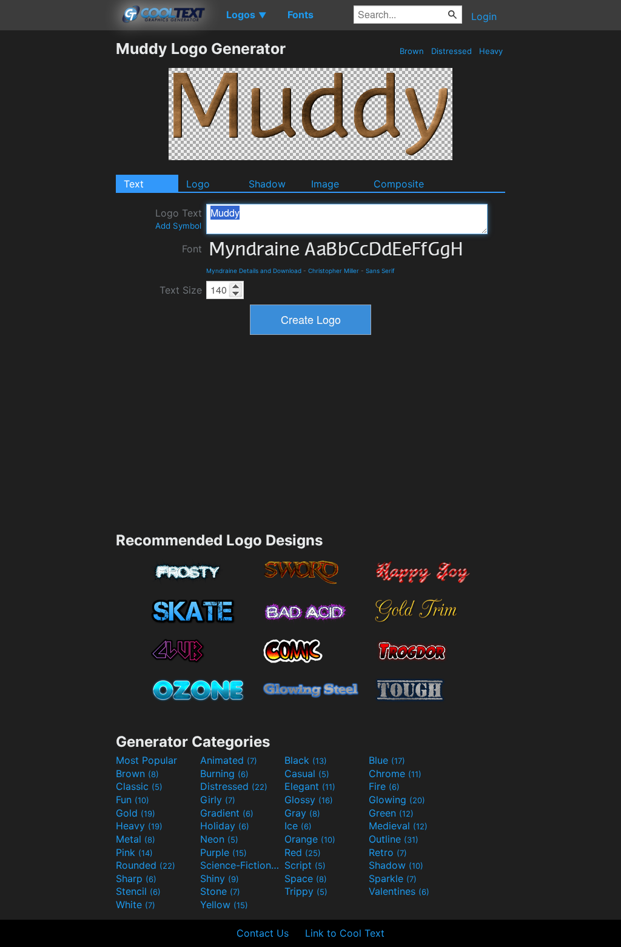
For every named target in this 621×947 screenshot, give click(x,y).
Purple (223, 852)
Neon (219, 839)
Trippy (305, 891)
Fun (132, 800)
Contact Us (263, 933)
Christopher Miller (333, 270)
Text (134, 184)
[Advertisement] (57, 221)
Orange (309, 839)
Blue (387, 760)
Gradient (226, 813)
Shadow (267, 184)
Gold (135, 813)
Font (192, 249)
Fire (384, 786)
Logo (198, 184)
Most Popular (146, 760)
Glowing (397, 800)
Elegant (309, 786)
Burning (224, 773)
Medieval (398, 826)
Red (302, 852)
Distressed (451, 51)
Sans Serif (380, 270)
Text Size (180, 290)
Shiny (219, 878)
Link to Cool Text (344, 933)
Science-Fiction (240, 865)
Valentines (399, 891)
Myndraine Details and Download (253, 270)
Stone (220, 891)
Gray (302, 813)
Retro (388, 852)
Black (305, 760)
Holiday (224, 826)
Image (325, 184)
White (135, 904)
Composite (399, 184)
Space (305, 878)
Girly (217, 800)
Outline (393, 839)
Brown (411, 51)
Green (391, 813)
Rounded (145, 865)
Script (305, 865)
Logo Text (178, 219)
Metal (135, 839)
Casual (306, 773)
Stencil (138, 891)
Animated (228, 760)
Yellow (224, 904)
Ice (298, 826)
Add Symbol (178, 226)
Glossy (308, 800)
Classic (139, 786)
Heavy (491, 51)
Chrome (395, 773)
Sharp (136, 878)
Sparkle (393, 878)
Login (484, 16)
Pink (134, 852)
